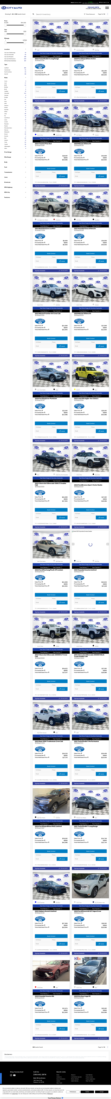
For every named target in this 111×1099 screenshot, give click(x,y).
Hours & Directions (93, 8)
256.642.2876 (76, 2)
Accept (102, 1091)
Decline (87, 1091)
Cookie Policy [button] (15, 1093)
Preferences (73, 1091)
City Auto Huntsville (40, 100)
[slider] (5, 25)
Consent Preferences (1, 1078)
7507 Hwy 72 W (104, 2)
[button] (68, 32)
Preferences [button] (50, 1093)
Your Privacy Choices (54, 1098)
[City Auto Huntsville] (11, 8)
